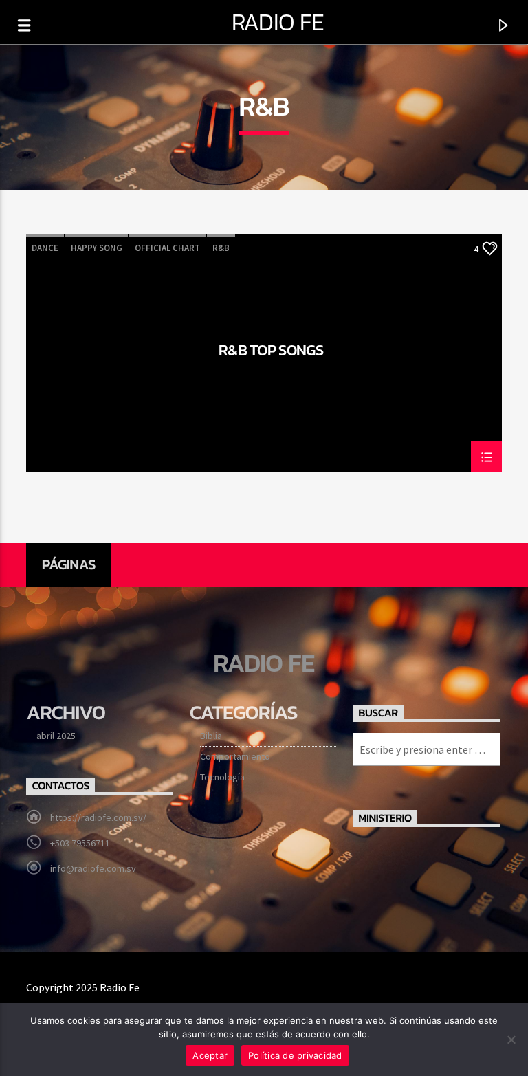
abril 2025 (56, 735)
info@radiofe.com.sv (93, 868)
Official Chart (167, 248)
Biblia (211, 735)
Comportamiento (235, 756)
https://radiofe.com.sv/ (98, 817)
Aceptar (210, 1055)
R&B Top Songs (271, 352)
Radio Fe (278, 22)
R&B (221, 248)
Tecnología (222, 777)
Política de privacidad (295, 1055)
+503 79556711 (80, 843)
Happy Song (96, 248)
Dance (45, 248)
